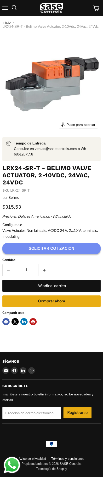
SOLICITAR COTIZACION (51, 248)
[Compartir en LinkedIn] (24, 321)
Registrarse (77, 412)
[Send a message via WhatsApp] (12, 465)
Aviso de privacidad (32, 458)
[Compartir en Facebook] (6, 321)
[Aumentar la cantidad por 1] (45, 270)
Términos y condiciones (67, 458)
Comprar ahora (51, 301)
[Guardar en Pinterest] (33, 321)
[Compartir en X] (15, 321)
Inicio (6, 22)
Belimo (13, 197)
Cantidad (9, 260)
